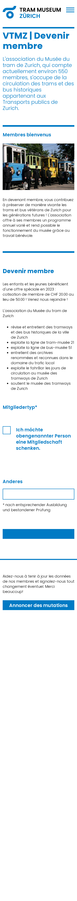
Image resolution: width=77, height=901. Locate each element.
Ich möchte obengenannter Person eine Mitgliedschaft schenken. (43, 439)
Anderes (13, 481)
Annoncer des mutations (38, 605)
